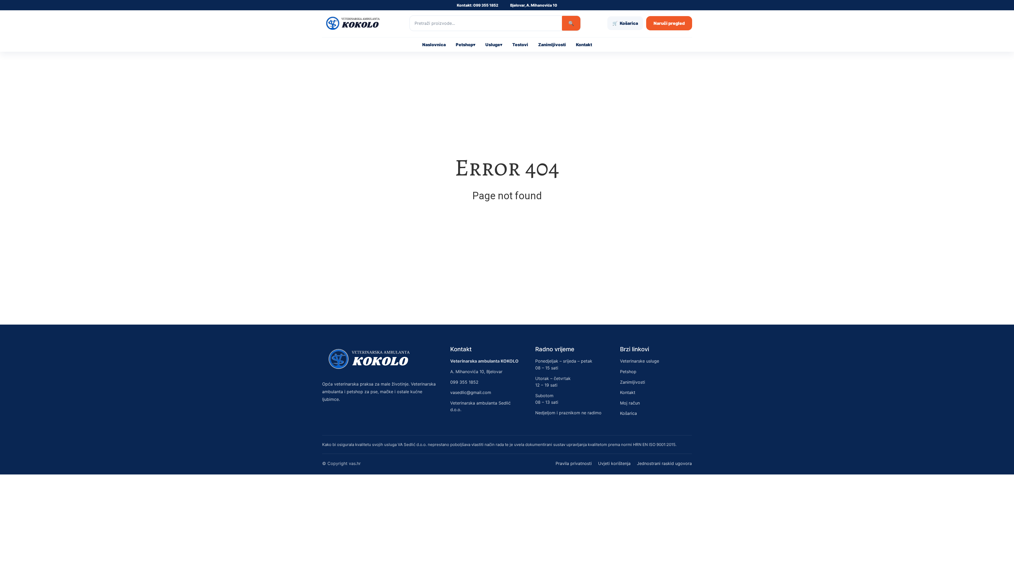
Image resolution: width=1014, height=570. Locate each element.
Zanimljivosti (552, 44)
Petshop (465, 44)
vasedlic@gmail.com (470, 392)
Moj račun (630, 403)
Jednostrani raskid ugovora (664, 463)
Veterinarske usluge (639, 361)
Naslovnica (434, 44)
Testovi (520, 44)
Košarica (628, 413)
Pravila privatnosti (574, 463)
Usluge (493, 44)
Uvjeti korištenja (614, 463)
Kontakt (584, 44)
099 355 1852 (464, 382)
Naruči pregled (669, 23)
